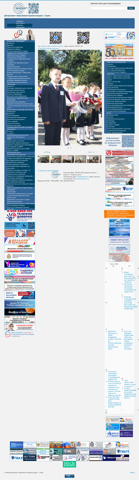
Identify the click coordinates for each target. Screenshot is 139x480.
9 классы (10, 131)
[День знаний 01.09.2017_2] (56, 159)
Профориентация (112, 115)
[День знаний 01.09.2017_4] (80, 159)
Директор (10, 45)
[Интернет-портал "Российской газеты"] (69, 451)
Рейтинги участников (14, 125)
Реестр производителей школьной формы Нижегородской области (120, 106)
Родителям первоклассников (116, 101)
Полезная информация (14, 94)
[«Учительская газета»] (43, 457)
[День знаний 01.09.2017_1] (43, 159)
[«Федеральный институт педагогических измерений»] (56, 451)
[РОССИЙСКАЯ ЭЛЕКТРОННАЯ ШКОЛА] (69, 457)
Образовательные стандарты (116, 72)
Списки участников (13, 123)
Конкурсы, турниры (113, 125)
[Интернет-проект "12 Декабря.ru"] (112, 420)
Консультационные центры (16, 70)
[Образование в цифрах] (119, 232)
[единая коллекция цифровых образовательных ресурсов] (29, 451)
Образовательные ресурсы (116, 119)
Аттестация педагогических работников (120, 68)
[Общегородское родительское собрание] (119, 240)
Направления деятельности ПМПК (18, 149)
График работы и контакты (15, 141)
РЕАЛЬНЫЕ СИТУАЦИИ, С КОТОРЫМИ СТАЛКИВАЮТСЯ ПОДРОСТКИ (130, 288)
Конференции (111, 66)
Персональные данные (14, 201)
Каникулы (110, 84)
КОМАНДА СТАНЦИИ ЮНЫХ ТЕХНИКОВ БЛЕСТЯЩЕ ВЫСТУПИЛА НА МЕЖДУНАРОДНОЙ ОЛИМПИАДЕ (130, 303)
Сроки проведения (13, 115)
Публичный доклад (13, 67)
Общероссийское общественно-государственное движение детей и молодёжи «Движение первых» (19, 78)
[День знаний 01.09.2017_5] (93, 159)
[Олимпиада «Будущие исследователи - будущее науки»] (126, 427)
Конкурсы (110, 64)
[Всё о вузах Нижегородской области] (126, 434)
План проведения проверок (16, 205)
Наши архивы (11, 192)
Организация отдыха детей (16, 92)
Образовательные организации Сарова (20, 69)
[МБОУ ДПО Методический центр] (82, 457)
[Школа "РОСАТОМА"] (122, 444)
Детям (109, 113)
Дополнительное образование (17, 96)
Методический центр (14, 152)
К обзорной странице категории (48, 48)
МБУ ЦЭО (10, 209)
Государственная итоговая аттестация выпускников (19, 128)
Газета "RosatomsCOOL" (115, 132)
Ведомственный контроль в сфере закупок (21, 203)
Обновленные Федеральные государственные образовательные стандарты (18, 59)
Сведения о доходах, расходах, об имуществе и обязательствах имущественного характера (18, 172)
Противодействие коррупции (16, 154)
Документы (10, 43)
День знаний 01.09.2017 (55, 46)
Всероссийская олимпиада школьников (20, 110)
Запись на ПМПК (12, 151)
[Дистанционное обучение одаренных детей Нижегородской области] (112, 427)
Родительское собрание (115, 95)
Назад (48, 152)
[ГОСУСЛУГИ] (119, 249)
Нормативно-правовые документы (18, 143)
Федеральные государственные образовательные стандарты (17, 54)
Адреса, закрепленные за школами (118, 76)
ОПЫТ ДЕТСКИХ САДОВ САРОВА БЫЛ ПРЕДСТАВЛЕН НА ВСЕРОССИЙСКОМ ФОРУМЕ (114, 402)
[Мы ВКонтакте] (56, 37)
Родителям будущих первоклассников (119, 99)
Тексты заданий (12, 121)
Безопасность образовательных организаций (17, 99)
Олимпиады (111, 121)
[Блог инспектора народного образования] (56, 457)
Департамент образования (15, 41)
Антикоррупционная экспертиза (17, 160)
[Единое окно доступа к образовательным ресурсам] (43, 451)
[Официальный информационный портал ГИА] (16, 457)
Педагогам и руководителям (116, 62)
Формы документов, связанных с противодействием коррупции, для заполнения (18, 166)
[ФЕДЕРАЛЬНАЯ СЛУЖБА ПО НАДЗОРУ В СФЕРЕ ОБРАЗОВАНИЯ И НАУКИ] (43, 444)
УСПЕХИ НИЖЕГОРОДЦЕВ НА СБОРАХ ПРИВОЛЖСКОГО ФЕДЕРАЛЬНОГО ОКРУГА (130, 393)
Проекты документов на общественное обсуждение (20, 189)
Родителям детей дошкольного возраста (120, 97)
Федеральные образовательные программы (17, 64)
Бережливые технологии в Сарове (18, 199)
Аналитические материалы (16, 119)
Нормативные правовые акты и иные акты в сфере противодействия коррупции (21, 157)
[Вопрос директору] (19, 34)
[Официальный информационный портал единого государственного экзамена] (122, 451)
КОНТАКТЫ (20, 23)
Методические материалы (15, 162)
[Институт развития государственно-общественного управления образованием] (16, 451)
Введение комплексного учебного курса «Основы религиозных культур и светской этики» (21, 106)
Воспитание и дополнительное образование (17, 83)
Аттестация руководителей (116, 70)
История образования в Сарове (17, 51)
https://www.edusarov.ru (81, 179)
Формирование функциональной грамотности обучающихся (17, 136)
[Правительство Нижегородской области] (69, 444)
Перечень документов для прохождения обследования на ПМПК (20, 146)
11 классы (10, 133)
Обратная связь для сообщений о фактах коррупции (21, 185)
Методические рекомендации (16, 117)
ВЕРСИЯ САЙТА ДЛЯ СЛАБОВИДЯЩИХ (106, 3)
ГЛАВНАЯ (19, 21)
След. (90, 152)
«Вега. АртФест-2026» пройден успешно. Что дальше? (130, 383)
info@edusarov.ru (82, 177)
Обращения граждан (14, 49)
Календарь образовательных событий (19, 88)
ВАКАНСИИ (20, 27)
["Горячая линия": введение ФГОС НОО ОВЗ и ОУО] (119, 223)
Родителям (110, 74)
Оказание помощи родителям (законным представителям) (120, 87)
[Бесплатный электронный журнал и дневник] (82, 451)
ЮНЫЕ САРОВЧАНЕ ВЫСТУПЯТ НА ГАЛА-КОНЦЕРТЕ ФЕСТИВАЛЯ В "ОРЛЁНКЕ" (130, 277)
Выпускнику (111, 127)
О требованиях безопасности (116, 89)
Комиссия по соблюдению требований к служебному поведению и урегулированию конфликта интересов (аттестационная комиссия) (20, 179)
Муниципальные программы (16, 102)
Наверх (132, 472)
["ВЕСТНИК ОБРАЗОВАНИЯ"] (29, 457)
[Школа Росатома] (126, 420)
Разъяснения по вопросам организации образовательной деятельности (120, 92)
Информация (11, 111)
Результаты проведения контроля (18, 207)
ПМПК (9, 139)
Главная (43, 46)
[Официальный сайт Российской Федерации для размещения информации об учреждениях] (109, 451)
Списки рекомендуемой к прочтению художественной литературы (119, 110)
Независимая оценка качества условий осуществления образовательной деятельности (20, 195)
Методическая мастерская (16, 90)
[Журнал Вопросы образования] (96, 451)
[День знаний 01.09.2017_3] (68, 159)
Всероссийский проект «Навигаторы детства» (19, 73)
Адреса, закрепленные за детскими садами (118, 79)
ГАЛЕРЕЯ (19, 25)
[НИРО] (109, 444)
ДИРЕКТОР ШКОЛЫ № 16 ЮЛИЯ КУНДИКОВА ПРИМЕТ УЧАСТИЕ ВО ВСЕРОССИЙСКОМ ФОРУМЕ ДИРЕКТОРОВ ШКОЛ (114, 340)
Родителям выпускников (115, 103)
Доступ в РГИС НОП (113, 82)
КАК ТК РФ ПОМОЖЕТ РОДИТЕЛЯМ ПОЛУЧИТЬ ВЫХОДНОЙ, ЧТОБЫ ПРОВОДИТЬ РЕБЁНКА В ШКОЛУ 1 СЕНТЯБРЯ (128, 340)
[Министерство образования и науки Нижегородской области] (82, 444)
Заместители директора (15, 47)
